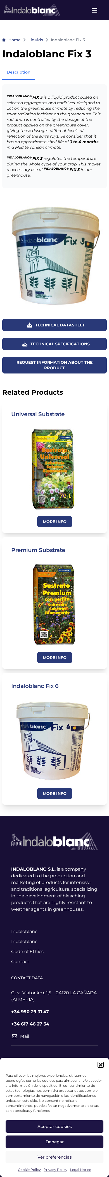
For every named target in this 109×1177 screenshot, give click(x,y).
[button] (100, 1065)
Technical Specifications (60, 343)
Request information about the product (54, 365)
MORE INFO (55, 521)
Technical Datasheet (60, 325)
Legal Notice (80, 1170)
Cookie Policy (29, 1170)
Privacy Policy (55, 1170)
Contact (20, 961)
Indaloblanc (24, 931)
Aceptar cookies (54, 1126)
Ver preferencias (54, 1157)
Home (14, 39)
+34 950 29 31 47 (30, 1011)
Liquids (36, 39)
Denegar (55, 1141)
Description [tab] (18, 72)
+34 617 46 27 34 (30, 1024)
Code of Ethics (27, 951)
